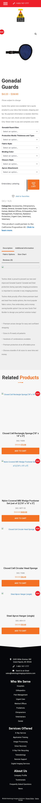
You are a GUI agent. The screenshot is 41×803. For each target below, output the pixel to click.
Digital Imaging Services (20, 764)
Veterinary (26, 216)
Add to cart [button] (20, 451)
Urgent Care (16, 216)
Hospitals (32, 208)
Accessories (17, 206)
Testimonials (20, 780)
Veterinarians (21, 717)
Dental (4, 208)
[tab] (7, 248)
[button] (36, 34)
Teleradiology (20, 755)
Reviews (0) (8, 260)
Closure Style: (8, 160)
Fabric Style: (7, 144)
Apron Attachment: (10, 168)
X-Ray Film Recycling (20, 750)
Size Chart (22, 254)
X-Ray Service (20, 733)
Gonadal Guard (21, 208)
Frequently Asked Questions (20, 784)
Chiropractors (28, 206)
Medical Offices (14, 211)
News (20, 789)
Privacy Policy (30, 798)
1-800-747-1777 (22, 3)
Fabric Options (9, 254)
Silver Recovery (21, 746)
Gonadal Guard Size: (10, 127)
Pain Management (20, 695)
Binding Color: (8, 152)
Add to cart (33, 184)
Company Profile (20, 775)
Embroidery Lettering (10, 184)
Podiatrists (17, 214)
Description (7, 248)
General (11, 208)
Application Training (20, 737)
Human (4, 211)
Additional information (24, 248)
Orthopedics (27, 211)
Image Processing (20, 742)
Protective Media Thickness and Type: (18, 135)
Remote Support (20, 759)
